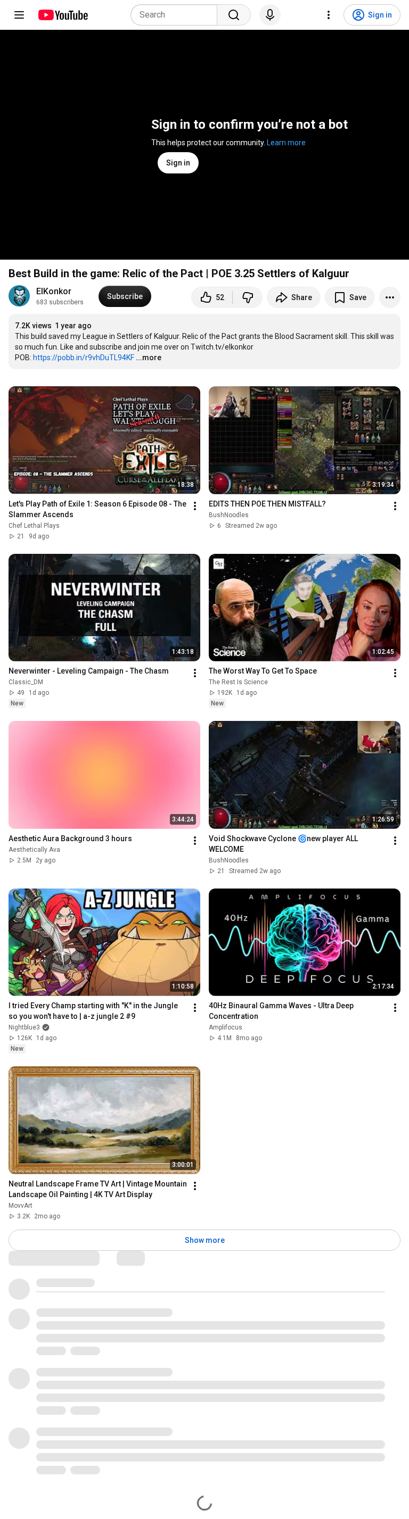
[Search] (234, 15)
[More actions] (389, 297)
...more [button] (148, 357)
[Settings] (328, 15)
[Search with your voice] (270, 15)
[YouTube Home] (62, 15)
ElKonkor (53, 291)
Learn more (286, 142)
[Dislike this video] (248, 297)
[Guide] (19, 15)
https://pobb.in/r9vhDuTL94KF (83, 357)
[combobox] (177, 15)
